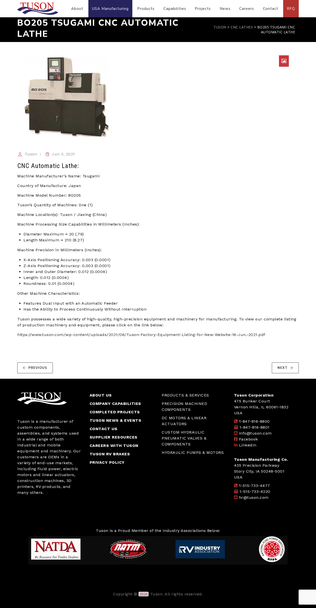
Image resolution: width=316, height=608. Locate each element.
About (77, 8)
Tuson (31, 154)
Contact (270, 8)
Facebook (248, 439)
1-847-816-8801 (254, 427)
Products (146, 8)
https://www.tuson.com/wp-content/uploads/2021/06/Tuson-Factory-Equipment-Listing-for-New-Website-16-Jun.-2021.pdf (141, 334)
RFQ (291, 8)
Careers (246, 8)
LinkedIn (248, 445)
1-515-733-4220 (254, 491)
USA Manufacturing (110, 8)
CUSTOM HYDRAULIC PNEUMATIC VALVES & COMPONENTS (184, 438)
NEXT (282, 368)
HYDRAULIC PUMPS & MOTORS (193, 452)
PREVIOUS (37, 368)
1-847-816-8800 (254, 421)
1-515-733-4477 (254, 485)
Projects (203, 8)
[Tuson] (37, 8)
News (225, 8)
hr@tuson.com (254, 497)
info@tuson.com (255, 433)
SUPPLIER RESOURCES (114, 437)
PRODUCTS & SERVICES (185, 395)
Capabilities (174, 8)
